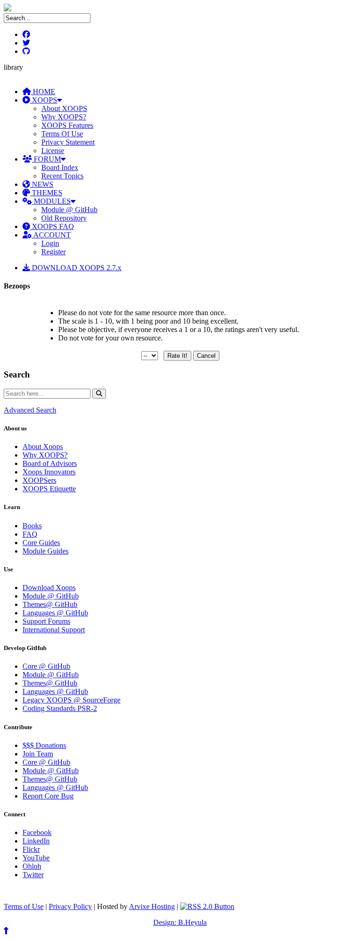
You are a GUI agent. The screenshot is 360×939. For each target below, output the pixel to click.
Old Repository (64, 218)
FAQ (30, 534)
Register (53, 252)
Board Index (59, 167)
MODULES (51, 201)
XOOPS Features (67, 125)
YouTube (36, 858)
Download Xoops (48, 587)
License (52, 151)
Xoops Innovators (48, 472)
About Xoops (42, 447)
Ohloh (31, 866)
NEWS (41, 184)
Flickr (31, 849)
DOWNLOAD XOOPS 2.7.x (75, 268)
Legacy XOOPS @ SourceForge (71, 700)
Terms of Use (24, 906)
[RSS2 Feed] (207, 906)
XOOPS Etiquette (49, 489)
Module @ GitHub (69, 210)
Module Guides (45, 551)
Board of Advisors (49, 463)
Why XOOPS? (63, 117)
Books (32, 526)
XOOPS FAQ (52, 226)
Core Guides (41, 543)
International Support (53, 630)
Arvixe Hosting (152, 906)
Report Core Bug (48, 796)
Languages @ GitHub (55, 613)
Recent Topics (62, 176)
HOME (43, 92)
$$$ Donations (44, 745)
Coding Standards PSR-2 (59, 708)
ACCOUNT (51, 235)
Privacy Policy (70, 906)
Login (50, 243)
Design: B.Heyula (180, 922)
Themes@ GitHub (49, 604)
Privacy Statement (68, 142)
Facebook (37, 832)
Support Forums (46, 621)
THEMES (46, 193)
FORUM (46, 159)
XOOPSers (39, 480)
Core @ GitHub (46, 666)
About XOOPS (64, 108)
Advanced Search (30, 410)
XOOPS (43, 100)
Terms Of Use (62, 134)
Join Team (37, 754)
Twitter (33, 875)
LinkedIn (36, 841)
